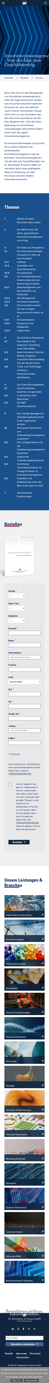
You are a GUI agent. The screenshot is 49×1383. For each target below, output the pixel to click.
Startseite (8, 78)
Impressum (21, 1354)
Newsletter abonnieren (23, 1344)
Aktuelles (24, 78)
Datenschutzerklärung (20, 774)
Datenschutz (23, 1358)
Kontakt (9, 1354)
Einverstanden (31, 1380)
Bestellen (17, 842)
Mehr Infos (16, 1380)
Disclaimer (35, 1354)
